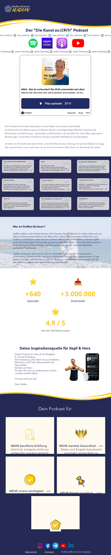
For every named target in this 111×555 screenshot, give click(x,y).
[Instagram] (40, 545)
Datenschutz (31, 552)
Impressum (49, 552)
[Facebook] (48, 545)
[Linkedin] (71, 545)
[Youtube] (63, 545)
